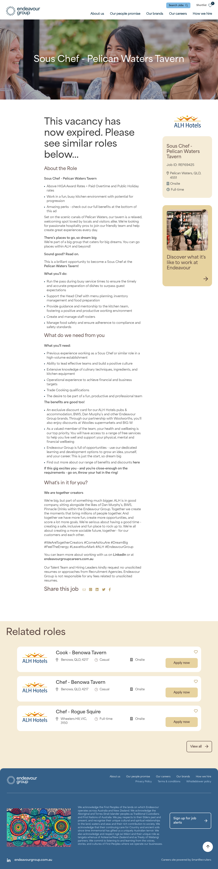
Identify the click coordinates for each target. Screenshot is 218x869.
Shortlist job (196, 650)
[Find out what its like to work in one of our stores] (206, 279)
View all (196, 746)
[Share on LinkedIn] (97, 590)
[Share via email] (84, 590)
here (136, 462)
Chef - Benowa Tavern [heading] (80, 682)
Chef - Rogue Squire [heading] (78, 712)
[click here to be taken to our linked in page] (8, 860)
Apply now (182, 663)
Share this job (61, 589)
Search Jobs (176, 5)
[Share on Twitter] (103, 590)
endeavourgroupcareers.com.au (68, 559)
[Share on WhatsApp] (90, 590)
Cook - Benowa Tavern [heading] (81, 653)
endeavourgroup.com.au (33, 859)
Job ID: (172, 165)
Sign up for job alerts (184, 820)
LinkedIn (119, 554)
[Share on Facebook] (109, 590)
